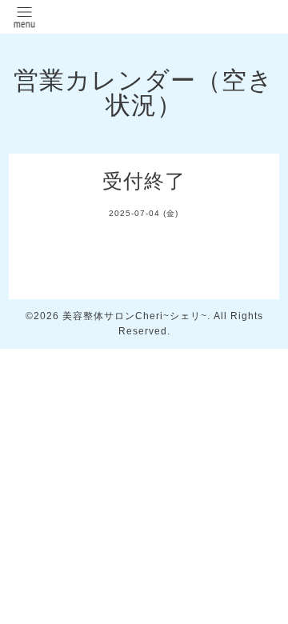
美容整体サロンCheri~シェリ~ (134, 316)
